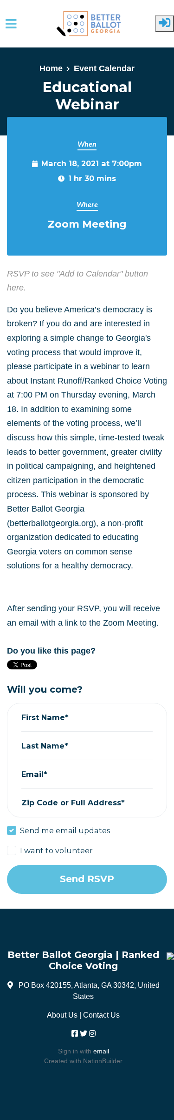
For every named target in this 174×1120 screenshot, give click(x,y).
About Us (62, 1015)
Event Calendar (104, 68)
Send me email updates (65, 830)
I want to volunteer (56, 850)
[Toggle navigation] (11, 24)
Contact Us (101, 1015)
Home (51, 68)
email (101, 1051)
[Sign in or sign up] (164, 23)
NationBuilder (102, 1061)
